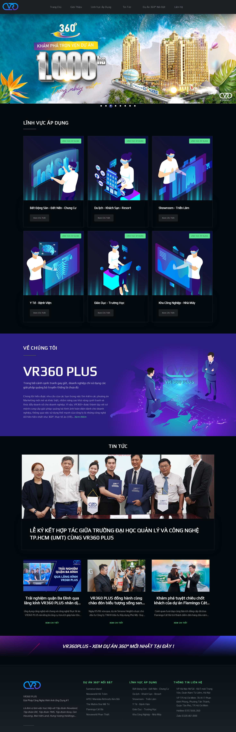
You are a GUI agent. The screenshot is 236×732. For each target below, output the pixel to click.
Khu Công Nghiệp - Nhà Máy (177, 303)
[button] (52, 623)
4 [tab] (115, 106)
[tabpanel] (118, 59)
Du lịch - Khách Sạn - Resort (112, 208)
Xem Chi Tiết (39, 218)
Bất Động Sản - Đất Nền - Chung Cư (53, 208)
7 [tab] (130, 106)
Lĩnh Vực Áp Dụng (70, 141)
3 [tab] (110, 106)
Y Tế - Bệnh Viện (40, 303)
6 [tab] (125, 106)
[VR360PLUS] (9, 5)
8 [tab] (134, 106)
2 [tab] (106, 106)
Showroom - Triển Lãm (174, 208)
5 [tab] (120, 106)
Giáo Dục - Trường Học (109, 303)
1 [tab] (101, 106)
